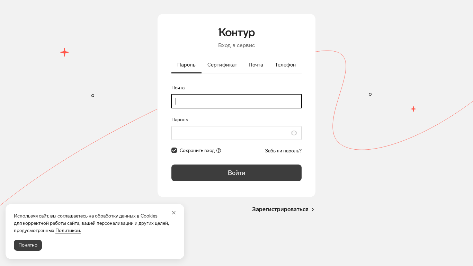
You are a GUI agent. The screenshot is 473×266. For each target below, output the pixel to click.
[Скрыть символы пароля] (294, 133)
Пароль (179, 120)
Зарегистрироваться (280, 209)
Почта (178, 88)
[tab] (186, 65)
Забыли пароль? (283, 151)
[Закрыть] (174, 213)
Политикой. (68, 230)
